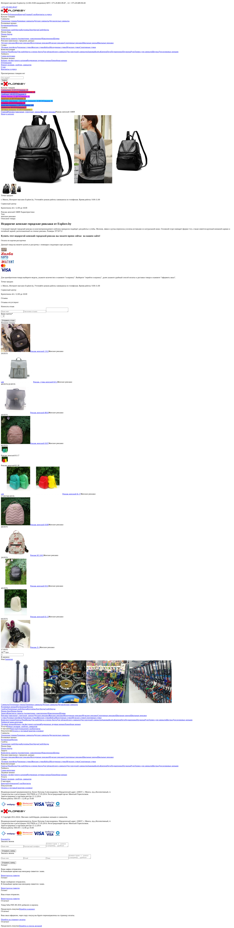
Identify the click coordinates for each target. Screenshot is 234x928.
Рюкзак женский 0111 (39, 586)
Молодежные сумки (58, 47)
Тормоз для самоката (143, 52)
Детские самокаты (41, 21)
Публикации (13, 14)
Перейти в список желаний (30, 926)
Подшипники (116, 52)
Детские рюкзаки (8, 43)
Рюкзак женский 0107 (39, 443)
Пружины (126, 52)
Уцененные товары (9, 21)
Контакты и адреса (44, 14)
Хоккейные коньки (59, 60)
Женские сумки (37, 47)
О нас (33, 14)
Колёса (97, 52)
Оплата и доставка (20, 731)
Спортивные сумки (88, 47)
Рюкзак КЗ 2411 (36, 555)
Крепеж (103, 52)
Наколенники (47, 38)
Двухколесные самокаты (59, 21)
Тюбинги (5, 722)
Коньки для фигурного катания (14, 60)
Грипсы (4, 52)
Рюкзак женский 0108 (39, 525)
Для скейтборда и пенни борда (30, 52)
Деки (9, 52)
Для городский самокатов (77, 52)
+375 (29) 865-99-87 (9, 7)
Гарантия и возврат (36, 731)
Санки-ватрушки (8, 56)
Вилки (14, 52)
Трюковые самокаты (25, 21)
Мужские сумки (73, 47)
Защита (4, 713)
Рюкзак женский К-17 (71, 494)
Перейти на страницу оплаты (13, 920)
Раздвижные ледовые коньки (39, 60)
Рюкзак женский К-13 (39, 617)
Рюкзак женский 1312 (39, 351)
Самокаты (5, 705)
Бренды (21, 14)
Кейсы (47, 47)
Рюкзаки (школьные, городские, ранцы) (24, 112)
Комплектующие (8, 720)
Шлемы (56, 38)
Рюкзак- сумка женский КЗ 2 (45, 382)
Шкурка (155, 52)
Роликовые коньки (8, 707)
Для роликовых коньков (168, 52)
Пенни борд (6, 711)
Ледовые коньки (8, 724)
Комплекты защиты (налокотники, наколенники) (21, 38)
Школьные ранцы (89, 43)
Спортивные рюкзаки (73, 43)
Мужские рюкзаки (56, 43)
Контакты (36, 729)
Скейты (4, 709)
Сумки (4, 718)
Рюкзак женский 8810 (39, 413)
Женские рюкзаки (22, 43)
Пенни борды (6, 34)
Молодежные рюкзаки (39, 43)
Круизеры (25, 30)
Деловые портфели (9, 47)
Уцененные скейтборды (11, 30)
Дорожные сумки (24, 47)
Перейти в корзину (27, 909)
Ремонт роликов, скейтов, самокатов (16, 65)
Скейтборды (44, 30)
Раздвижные (6, 25)
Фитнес (14, 25)
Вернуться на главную (10, 875)
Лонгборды (34, 30)
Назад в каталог (7, 114)
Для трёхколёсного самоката (54, 52)
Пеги (109, 52)
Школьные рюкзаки (105, 43)
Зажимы (91, 52)
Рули (133, 52)
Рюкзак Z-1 (35, 647)
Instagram (9, 659)
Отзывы (28, 14)
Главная (4, 112)
